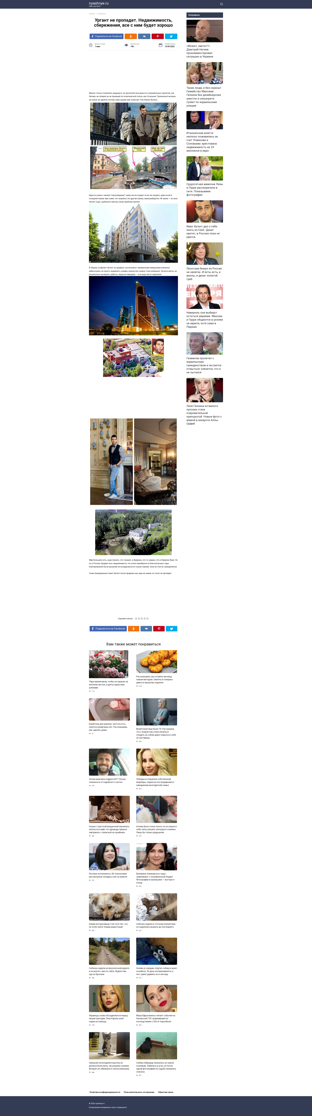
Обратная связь (165, 1092)
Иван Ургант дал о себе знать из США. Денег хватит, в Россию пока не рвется (203, 232)
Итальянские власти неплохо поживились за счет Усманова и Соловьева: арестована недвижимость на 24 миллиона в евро (202, 141)
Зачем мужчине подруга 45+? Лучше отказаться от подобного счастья (107, 780)
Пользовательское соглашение (139, 1092)
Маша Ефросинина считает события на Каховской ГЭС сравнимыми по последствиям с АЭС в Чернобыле (155, 1018)
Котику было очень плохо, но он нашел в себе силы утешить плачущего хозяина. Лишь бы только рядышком (156, 829)
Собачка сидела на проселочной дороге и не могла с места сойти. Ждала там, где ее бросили (109, 971)
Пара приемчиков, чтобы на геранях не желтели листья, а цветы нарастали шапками (108, 684)
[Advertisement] (133, 71)
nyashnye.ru (99, 3)
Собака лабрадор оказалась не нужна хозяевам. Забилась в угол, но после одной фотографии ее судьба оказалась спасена (156, 1067)
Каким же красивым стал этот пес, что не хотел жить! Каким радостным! (108, 925)
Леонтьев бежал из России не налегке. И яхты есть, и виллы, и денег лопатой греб (204, 274)
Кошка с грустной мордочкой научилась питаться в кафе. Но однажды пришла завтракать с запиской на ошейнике (109, 829)
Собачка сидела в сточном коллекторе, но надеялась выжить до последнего (156, 925)
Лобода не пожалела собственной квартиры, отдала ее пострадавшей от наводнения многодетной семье (155, 782)
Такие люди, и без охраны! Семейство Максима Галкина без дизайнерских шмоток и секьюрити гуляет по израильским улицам (203, 96)
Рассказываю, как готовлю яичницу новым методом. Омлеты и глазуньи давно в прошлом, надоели (154, 679)
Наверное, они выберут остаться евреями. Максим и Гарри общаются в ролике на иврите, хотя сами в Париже (204, 319)
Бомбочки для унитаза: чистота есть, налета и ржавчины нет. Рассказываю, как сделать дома (108, 727)
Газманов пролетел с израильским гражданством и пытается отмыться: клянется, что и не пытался (203, 365)
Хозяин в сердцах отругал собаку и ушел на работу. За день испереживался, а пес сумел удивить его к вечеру (156, 971)
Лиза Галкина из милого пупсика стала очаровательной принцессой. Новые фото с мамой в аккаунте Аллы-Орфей (204, 414)
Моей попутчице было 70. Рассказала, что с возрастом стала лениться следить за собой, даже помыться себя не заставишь (156, 733)
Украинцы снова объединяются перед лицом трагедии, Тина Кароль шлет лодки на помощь (108, 1018)
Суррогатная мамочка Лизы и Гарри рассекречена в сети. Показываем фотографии (204, 189)
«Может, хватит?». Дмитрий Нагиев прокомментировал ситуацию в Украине (199, 51)
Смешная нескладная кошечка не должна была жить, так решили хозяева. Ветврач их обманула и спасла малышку (109, 1066)
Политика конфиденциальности (105, 1092)
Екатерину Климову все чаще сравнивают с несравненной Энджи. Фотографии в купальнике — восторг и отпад (155, 878)
